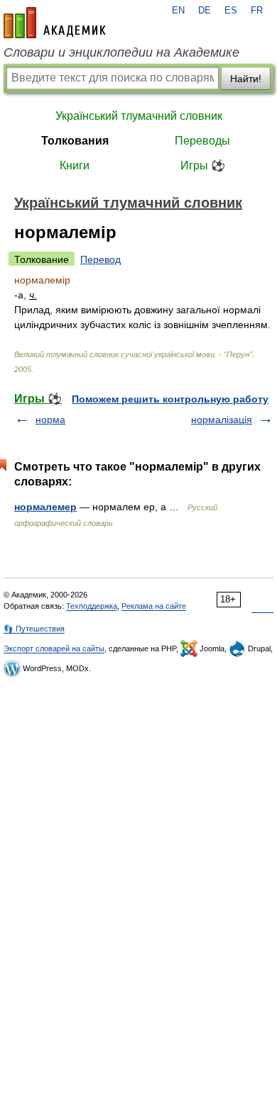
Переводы (202, 141)
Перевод (100, 259)
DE (204, 11)
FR (257, 11)
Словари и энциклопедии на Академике (121, 52)
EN (178, 11)
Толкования (75, 141)
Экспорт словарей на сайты (54, 648)
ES (230, 11)
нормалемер (45, 506)
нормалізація (221, 419)
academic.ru (55, 22)
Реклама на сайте (153, 606)
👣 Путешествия (34, 628)
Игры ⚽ (202, 165)
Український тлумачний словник (138, 116)
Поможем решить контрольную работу (170, 399)
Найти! (245, 78)
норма (50, 419)
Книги (74, 165)
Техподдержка (91, 606)
